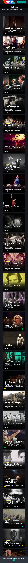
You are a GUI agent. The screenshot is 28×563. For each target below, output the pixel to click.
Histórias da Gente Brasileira (16, 523)
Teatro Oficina (10, 166)
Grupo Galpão (9, 48)
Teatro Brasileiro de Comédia (12, 362)
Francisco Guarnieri (16, 347)
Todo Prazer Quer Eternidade (11, 421)
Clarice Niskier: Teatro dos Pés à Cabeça (13, 29)
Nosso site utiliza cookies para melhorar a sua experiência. (14, 558)
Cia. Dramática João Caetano (12, 303)
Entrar (22, 2)
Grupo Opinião (10, 205)
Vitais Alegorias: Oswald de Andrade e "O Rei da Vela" (12, 481)
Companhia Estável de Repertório (13, 86)
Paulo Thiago (15, 545)
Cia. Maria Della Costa (13, 225)
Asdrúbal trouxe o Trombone (17, 403)
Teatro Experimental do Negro (13, 244)
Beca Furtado (15, 526)
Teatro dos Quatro (11, 107)
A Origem (8, 542)
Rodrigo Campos (15, 386)
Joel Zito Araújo (15, 445)
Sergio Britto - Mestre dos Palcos (13, 502)
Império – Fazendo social (11, 521)
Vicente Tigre (10, 506)
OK (14, 560)
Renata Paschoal (15, 31)
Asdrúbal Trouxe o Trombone (11, 126)
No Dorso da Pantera (12, 403)
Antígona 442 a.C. (11, 464)
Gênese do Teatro (11, 325)
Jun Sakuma (14, 328)
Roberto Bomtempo (16, 51)
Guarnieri (8, 346)
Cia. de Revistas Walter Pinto (13, 264)
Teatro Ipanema (10, 146)
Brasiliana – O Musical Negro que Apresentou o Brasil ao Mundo (13, 442)
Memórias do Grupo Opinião (16, 543)
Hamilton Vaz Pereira (16, 406)
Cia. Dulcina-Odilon (12, 284)
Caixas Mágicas (14, 385)
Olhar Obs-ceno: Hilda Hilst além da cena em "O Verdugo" (13, 382)
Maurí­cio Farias (15, 465)
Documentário (7, 31)
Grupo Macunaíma (11, 67)
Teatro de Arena (10, 186)
